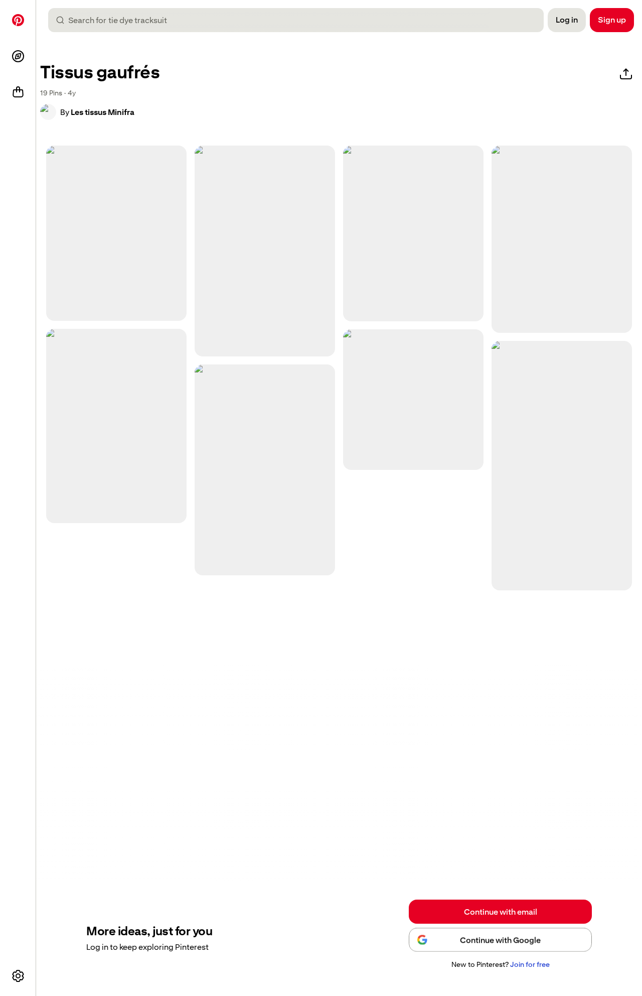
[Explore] (18, 56)
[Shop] (18, 92)
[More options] (18, 976)
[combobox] (300, 20)
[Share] (626, 74)
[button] (48, 112)
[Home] (18, 20)
